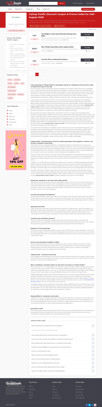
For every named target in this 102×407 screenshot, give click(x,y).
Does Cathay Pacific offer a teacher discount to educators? (49, 335)
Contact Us (46, 9)
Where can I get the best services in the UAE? (45, 363)
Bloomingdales (11, 87)
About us (54, 389)
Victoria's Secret (11, 94)
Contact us (55, 392)
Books (10, 125)
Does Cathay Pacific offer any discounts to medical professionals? (51, 343)
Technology (12, 119)
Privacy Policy (55, 395)
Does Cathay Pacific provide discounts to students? (46, 325)
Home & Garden (80, 389)
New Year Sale (90, 3)
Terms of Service (56, 397)
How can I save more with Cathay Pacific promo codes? (48, 367)
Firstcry (10, 79)
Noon (22, 83)
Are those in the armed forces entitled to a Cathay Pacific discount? (52, 339)
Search (62, 3)
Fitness (10, 113)
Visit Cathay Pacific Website (16, 30)
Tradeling (10, 98)
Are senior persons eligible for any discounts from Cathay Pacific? (51, 347)
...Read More (82, 22)
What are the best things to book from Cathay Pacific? (48, 371)
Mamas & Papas (12, 90)
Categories (29, 9)
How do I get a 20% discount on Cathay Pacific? (45, 359)
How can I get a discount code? (41, 351)
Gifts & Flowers (79, 392)
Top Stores (18, 9)
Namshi (10, 83)
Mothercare (20, 94)
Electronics (12, 116)
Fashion (11, 110)
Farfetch (16, 83)
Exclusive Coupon (88, 9)
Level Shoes (17, 79)
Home (10, 9)
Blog (38, 9)
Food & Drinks (12, 122)
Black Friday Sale (77, 3)
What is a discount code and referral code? (44, 355)
